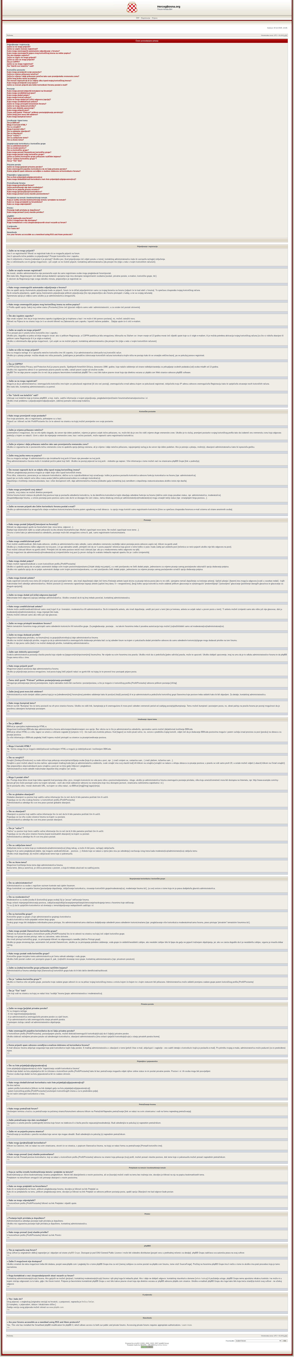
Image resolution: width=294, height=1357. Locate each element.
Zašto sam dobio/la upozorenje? (21, 108)
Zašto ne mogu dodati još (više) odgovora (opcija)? (29, 99)
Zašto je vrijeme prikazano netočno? (23, 74)
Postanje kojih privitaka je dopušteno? (23, 210)
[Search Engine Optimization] (147, 1347)
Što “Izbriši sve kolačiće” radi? (20, 66)
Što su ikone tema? (15, 140)
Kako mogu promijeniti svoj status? (22, 83)
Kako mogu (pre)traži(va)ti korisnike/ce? (24, 192)
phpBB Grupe (74, 1253)
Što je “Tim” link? (14, 161)
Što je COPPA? (13, 62)
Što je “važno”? (14, 136)
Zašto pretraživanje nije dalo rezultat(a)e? (25, 187)
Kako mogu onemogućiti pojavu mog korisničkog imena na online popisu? (39, 53)
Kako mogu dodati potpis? (18, 95)
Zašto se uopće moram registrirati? (22, 49)
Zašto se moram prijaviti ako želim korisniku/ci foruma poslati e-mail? (37, 85)
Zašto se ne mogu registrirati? (20, 64)
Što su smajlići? (14, 127)
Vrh (8, 264)
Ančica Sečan (87, 1302)
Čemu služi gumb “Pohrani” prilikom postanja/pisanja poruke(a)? (35, 112)
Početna (10, 35)
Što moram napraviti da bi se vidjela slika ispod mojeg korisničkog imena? (39, 81)
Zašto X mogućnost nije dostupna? (22, 220)
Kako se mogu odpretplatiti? (19, 204)
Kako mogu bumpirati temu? (19, 117)
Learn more (187, 1325)
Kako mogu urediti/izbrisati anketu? (22, 102)
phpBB (136, 1343)
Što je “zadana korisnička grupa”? (22, 159)
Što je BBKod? (13, 123)
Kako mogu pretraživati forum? (20, 185)
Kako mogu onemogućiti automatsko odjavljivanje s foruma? (33, 51)
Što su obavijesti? (15, 133)
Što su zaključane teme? (17, 138)
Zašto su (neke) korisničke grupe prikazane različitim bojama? (34, 157)
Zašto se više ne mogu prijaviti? (21, 60)
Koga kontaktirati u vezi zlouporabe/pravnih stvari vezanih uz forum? (37, 222)
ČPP (137, 18)
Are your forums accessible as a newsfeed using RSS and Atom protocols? (40, 234)
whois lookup (201, 1278)
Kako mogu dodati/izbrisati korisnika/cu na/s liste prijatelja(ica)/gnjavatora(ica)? (41, 179)
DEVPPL (143, 1345)
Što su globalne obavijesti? (18, 131)
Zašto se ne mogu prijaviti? (18, 47)
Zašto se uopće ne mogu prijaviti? (21, 57)
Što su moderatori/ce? (16, 148)
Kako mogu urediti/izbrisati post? (21, 93)
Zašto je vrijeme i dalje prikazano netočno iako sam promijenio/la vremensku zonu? (43, 76)
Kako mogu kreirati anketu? (19, 97)
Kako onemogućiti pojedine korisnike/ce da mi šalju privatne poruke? (37, 169)
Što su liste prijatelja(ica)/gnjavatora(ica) (24, 177)
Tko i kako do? (13, 228)
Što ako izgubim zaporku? (18, 55)
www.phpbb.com (56, 1307)
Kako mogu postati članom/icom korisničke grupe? (29, 152)
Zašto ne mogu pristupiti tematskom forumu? (26, 104)
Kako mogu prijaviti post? (18, 110)
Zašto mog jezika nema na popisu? (22, 78)
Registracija (145, 18)
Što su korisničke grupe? (18, 150)
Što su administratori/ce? (18, 146)
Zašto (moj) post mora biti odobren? (22, 114)
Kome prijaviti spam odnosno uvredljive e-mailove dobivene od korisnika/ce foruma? (44, 171)
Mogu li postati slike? (16, 129)
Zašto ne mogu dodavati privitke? (21, 106)
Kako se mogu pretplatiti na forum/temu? (25, 202)
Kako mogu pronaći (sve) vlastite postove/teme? (28, 194)
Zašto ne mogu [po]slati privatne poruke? (25, 167)
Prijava (154, 18)
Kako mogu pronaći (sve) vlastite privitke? (25, 212)
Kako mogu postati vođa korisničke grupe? (25, 154)
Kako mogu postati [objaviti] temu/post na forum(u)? (29, 91)
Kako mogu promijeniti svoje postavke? (24, 72)
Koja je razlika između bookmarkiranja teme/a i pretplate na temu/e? (36, 200)
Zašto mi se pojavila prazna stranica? (23, 189)
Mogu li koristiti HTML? (17, 125)
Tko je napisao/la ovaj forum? (19, 218)
